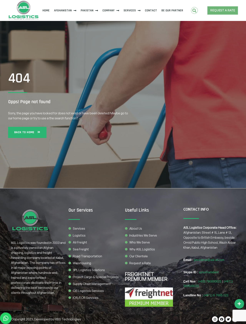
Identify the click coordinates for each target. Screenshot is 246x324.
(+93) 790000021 (210, 281)
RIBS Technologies (68, 319)
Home (46, 10)
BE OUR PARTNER (172, 10)
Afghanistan (63, 10)
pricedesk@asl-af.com (209, 260)
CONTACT (151, 10)
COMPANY (108, 10)
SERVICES (130, 10)
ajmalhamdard (209, 272)
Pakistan (87, 10)
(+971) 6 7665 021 (216, 295)
